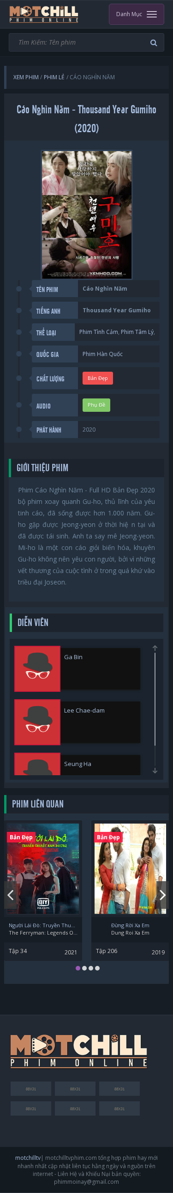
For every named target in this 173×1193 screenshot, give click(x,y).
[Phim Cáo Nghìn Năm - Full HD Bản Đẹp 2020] (44, 14)
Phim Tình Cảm (98, 332)
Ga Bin (73, 657)
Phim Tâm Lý (137, 332)
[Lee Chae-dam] (37, 722)
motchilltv (28, 1158)
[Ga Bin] (37, 669)
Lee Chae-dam (84, 710)
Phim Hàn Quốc (103, 354)
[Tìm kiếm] (155, 42)
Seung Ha (77, 764)
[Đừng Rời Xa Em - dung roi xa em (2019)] (130, 869)
